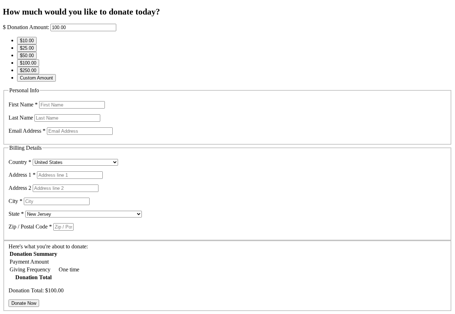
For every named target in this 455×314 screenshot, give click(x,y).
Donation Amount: (28, 27)
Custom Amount (36, 78)
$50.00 (27, 55)
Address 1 (22, 175)
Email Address (27, 131)
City (15, 201)
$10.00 (27, 40)
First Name (23, 104)
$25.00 (27, 48)
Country (20, 162)
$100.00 (28, 63)
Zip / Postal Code (30, 227)
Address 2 (21, 188)
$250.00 (28, 70)
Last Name (21, 118)
